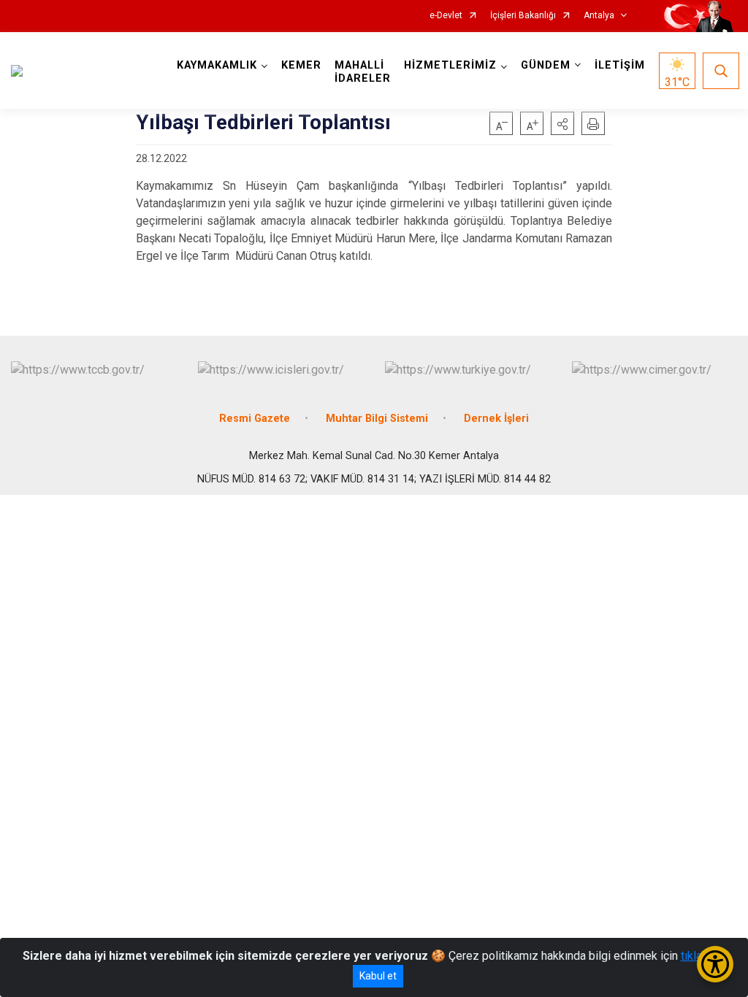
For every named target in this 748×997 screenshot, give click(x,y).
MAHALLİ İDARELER (363, 72)
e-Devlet (446, 15)
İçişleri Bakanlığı (523, 15)
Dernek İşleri (496, 418)
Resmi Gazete (254, 418)
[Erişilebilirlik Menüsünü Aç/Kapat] (715, 964)
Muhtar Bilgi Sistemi (377, 418)
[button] (562, 123)
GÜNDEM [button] (545, 65)
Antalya (599, 15)
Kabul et (378, 976)
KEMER (301, 65)
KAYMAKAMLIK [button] (217, 65)
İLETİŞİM (620, 65)
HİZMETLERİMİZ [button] (450, 65)
